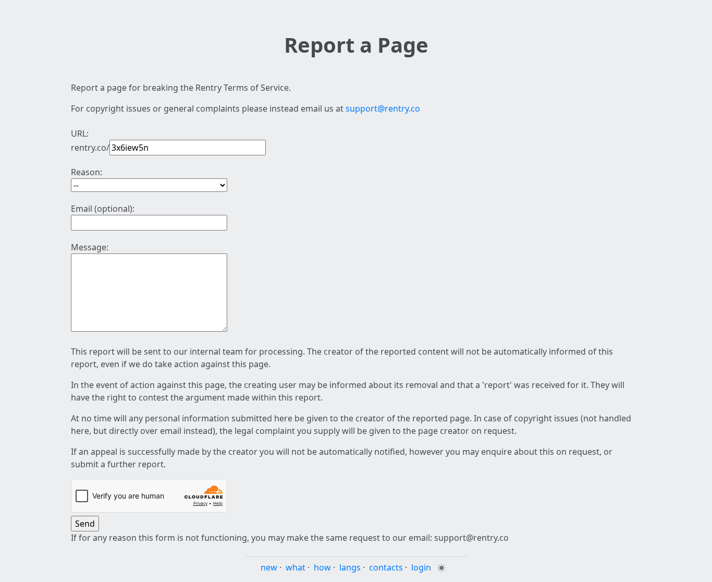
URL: (80, 133)
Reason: (86, 172)
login (421, 567)
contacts (386, 567)
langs (350, 567)
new (269, 567)
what (295, 567)
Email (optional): (102, 208)
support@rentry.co (383, 108)
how (322, 567)
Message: (89, 247)
